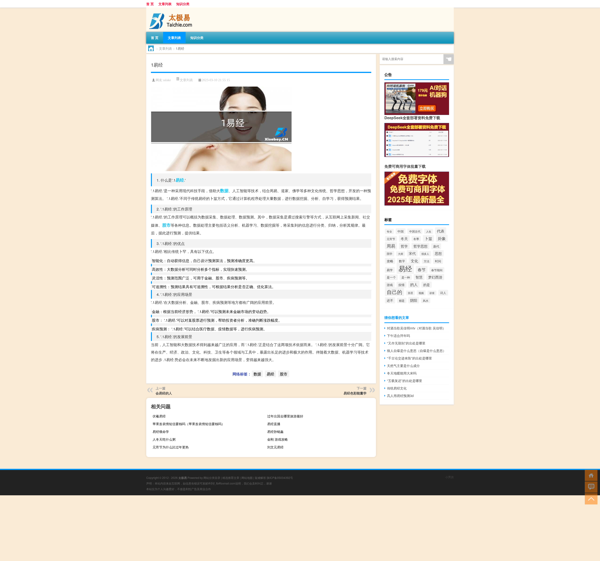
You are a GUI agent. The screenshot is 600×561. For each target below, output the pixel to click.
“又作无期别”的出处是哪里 (406, 343)
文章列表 (165, 3)
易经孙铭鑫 (275, 431)
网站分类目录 (211, 478)
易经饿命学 (161, 431)
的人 (414, 284)
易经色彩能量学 (355, 393)
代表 (440, 231)
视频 (421, 293)
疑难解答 (260, 478)
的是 (426, 284)
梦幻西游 (435, 277)
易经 (180, 180)
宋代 (412, 253)
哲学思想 (420, 246)
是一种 (405, 277)
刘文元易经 (275, 447)
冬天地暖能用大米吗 (401, 373)
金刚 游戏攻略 (277, 439)
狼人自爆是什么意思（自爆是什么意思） (416, 350)
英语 (410, 293)
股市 (166, 225)
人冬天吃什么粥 (164, 439)
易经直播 (273, 423)
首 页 (150, 3)
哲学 (404, 246)
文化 (414, 260)
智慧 (419, 277)
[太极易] (170, 9)
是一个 (391, 277)
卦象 (442, 238)
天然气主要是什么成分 (403, 365)
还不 (390, 300)
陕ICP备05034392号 (280, 478)
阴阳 (413, 300)
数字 (402, 261)
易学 (390, 270)
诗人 (443, 292)
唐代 (436, 246)
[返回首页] (590, 475)
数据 (224, 190)
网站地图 (247, 478)
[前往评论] (590, 486)
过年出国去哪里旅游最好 (285, 416)
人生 (428, 231)
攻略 (390, 261)
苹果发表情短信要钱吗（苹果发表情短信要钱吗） (189, 423)
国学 (389, 254)
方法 (426, 261)
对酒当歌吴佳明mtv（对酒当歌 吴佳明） (416, 328)
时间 (438, 261)
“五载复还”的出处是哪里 (404, 380)
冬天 (404, 238)
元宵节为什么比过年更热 (171, 447)
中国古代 (414, 231)
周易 (391, 246)
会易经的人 (164, 393)
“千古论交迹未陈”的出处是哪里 (409, 358)
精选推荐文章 (230, 478)
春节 (422, 269)
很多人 (425, 254)
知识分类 (182, 3)
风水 (425, 300)
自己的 (394, 291)
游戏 (390, 284)
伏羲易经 (159, 416)
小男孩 (449, 477)
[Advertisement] (140, 528)
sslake (167, 80)
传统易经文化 (397, 388)
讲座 (432, 293)
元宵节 (391, 239)
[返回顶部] (590, 498)
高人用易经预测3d (400, 395)
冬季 (416, 239)
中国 (401, 231)
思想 (438, 253)
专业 (389, 231)
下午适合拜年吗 (398, 335)
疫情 (401, 284)
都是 (402, 300)
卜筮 (428, 238)
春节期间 (436, 270)
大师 (400, 254)
